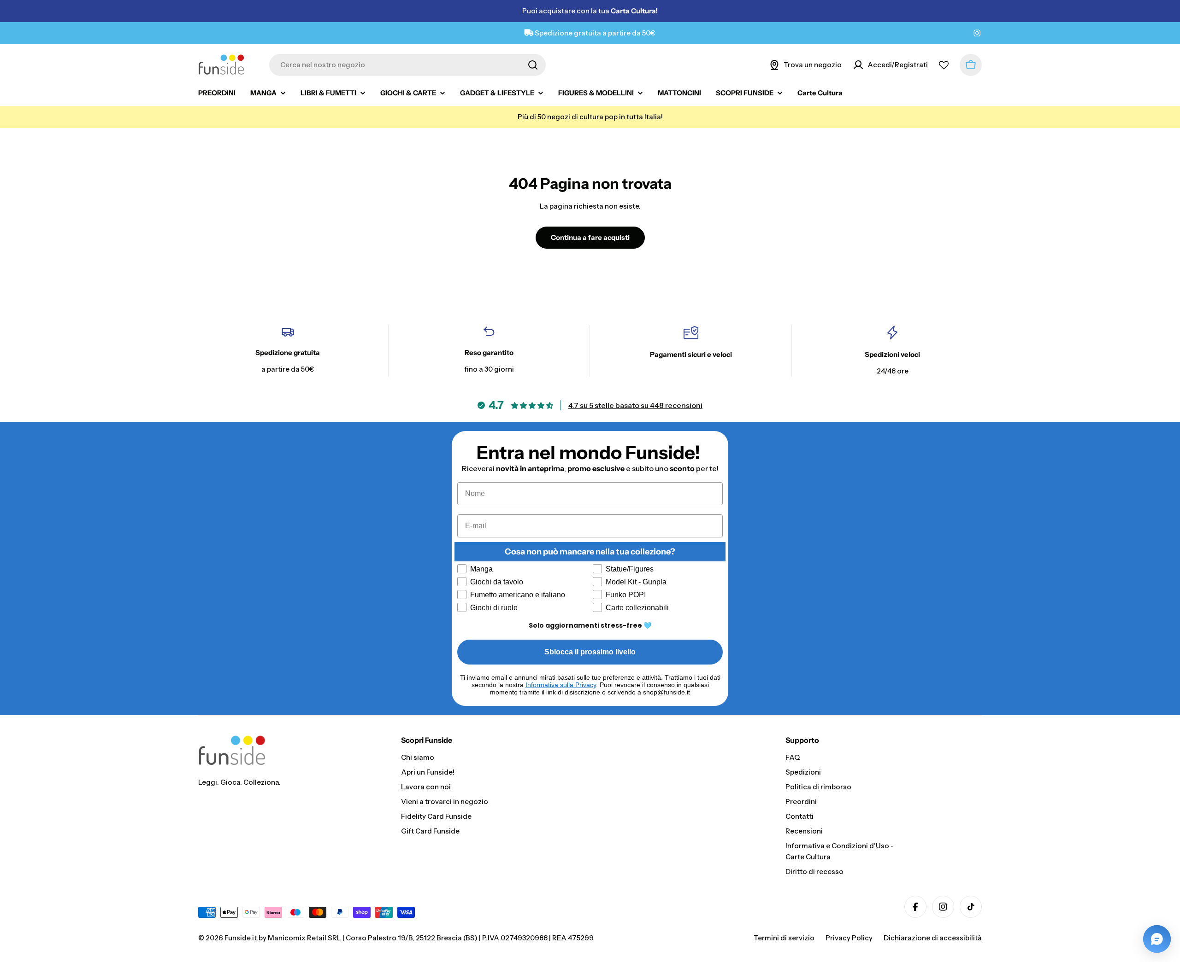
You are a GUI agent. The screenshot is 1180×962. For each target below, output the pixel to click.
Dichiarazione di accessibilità (933, 937)
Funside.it (240, 937)
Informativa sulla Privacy (560, 684)
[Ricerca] (532, 64)
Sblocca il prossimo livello (590, 652)
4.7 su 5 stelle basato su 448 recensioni (635, 405)
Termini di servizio (784, 937)
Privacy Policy (849, 937)
